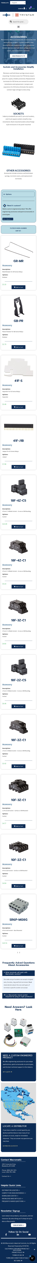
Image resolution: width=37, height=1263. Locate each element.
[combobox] (18, 21)
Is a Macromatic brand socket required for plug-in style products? (19, 996)
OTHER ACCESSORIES (18, 170)
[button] (18, 26)
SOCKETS (18, 113)
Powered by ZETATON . (21, 1246)
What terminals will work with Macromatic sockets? (16, 973)
